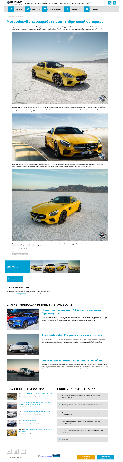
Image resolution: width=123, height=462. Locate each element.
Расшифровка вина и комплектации (37, 411)
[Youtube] (16, 451)
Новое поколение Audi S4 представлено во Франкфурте (71, 312)
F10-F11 (21, 411)
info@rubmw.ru (21, 458)
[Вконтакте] (9, 451)
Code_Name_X (39, 414)
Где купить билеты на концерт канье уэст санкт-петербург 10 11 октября (35, 403)
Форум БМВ (42, 3)
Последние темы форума (25, 389)
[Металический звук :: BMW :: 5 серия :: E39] (12, 423)
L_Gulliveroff (38, 433)
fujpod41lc (37, 406)
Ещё (87, 3)
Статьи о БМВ (65, 3)
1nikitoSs (37, 396)
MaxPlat (37, 423)
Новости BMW (30, 3)
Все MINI (22, 429)
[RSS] (23, 451)
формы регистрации (48, 294)
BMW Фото (12, 267)
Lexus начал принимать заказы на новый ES (72, 360)
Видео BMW (53, 3)
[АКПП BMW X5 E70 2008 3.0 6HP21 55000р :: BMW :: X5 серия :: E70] (12, 396)
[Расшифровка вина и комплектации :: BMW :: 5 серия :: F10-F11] (12, 414)
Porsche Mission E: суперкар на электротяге (72, 335)
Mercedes (19, 16)
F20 (20, 402)
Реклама (80, 3)
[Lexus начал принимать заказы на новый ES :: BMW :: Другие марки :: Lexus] (23, 370)
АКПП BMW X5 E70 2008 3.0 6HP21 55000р (37, 393)
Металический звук (29, 420)
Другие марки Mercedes (20, 254)
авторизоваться (21, 293)
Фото (74, 3)
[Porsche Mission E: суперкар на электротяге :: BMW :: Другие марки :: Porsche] (23, 344)
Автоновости (11, 16)
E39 (20, 420)
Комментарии (13, 279)
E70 (20, 393)
